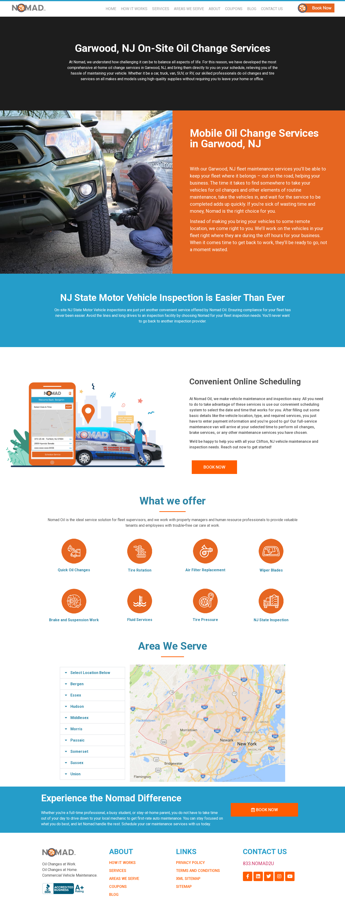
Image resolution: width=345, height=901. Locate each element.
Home (111, 9)
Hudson (77, 706)
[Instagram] (279, 876)
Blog (251, 9)
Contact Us (272, 9)
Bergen (77, 684)
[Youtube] (290, 876)
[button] (92, 672)
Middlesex (79, 718)
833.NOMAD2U (258, 863)
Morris (76, 729)
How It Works (134, 9)
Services (160, 9)
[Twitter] (268, 876)
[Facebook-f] (247, 876)
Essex (75, 695)
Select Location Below (90, 672)
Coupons (233, 9)
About (214, 9)
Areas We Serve (189, 9)
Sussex (76, 763)
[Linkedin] (258, 876)
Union (75, 774)
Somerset (79, 751)
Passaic (77, 740)
